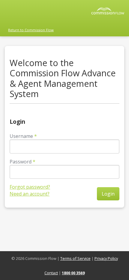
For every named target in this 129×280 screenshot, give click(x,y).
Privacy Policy (106, 258)
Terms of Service (75, 258)
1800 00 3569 (73, 272)
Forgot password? (30, 187)
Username (21, 136)
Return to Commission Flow (31, 30)
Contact (51, 272)
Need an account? (30, 193)
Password (21, 161)
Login (108, 193)
